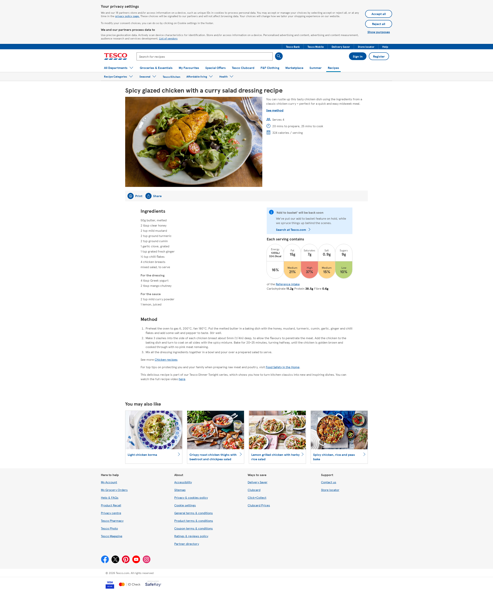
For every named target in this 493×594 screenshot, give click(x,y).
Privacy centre (111, 513)
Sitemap (180, 490)
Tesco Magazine (111, 536)
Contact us (328, 482)
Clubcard (254, 490)
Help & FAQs (109, 497)
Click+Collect (257, 497)
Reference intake (288, 284)
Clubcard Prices (259, 505)
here (182, 379)
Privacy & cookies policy (191, 497)
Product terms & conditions (193, 520)
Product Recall (111, 505)
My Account (109, 482)
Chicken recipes (166, 359)
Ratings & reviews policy (191, 536)
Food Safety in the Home (282, 367)
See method (274, 110)
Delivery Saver (257, 482)
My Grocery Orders (114, 490)
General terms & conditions (193, 513)
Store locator (330, 490)
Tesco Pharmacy (112, 520)
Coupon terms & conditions (193, 528)
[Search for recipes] (279, 56)
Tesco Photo (109, 528)
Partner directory (186, 543)
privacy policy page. (127, 16)
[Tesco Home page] (115, 56)
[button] (293, 46)
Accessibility (183, 482)
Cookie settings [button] (185, 505)
